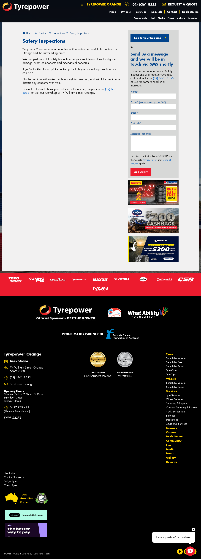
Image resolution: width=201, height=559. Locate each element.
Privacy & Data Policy (22, 553)
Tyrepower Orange (103, 4)
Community (140, 17)
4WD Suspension (175, 411)
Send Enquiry (141, 171)
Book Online (190, 11)
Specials (156, 11)
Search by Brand (175, 366)
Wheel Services (174, 399)
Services (141, 11)
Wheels (126, 11)
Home (28, 33)
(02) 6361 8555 (143, 4)
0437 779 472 (17, 409)
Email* (134, 112)
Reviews (192, 17)
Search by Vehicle (175, 358)
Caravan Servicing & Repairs (181, 407)
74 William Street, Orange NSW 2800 (26, 369)
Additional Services (176, 423)
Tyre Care (171, 370)
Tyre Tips (171, 374)
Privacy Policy (150, 159)
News (171, 17)
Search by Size (174, 362)
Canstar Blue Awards (15, 477)
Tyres (112, 11)
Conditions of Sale (42, 553)
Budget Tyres (10, 481)
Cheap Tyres (10, 485)
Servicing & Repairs (176, 403)
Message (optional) (140, 133)
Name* (134, 91)
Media (161, 17)
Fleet (152, 17)
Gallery (181, 17)
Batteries (170, 415)
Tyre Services (173, 395)
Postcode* (135, 123)
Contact (172, 11)
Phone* (148, 102)
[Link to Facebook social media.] (180, 552)
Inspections (172, 419)
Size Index (9, 473)
